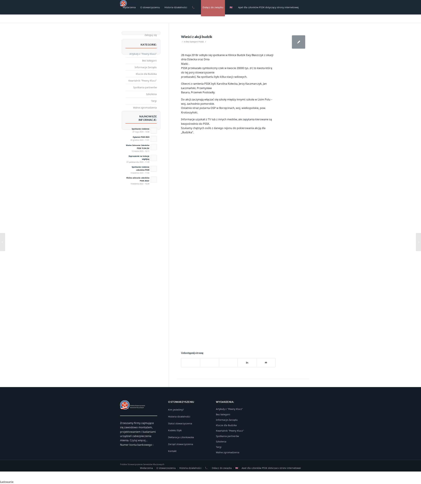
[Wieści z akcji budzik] (298, 42)
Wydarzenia (146, 468)
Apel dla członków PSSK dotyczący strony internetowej (271, 468)
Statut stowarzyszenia (180, 423)
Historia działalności (179, 416)
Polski (201, 41)
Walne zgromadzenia (145, 107)
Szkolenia (151, 94)
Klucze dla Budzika (146, 73)
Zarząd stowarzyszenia (180, 444)
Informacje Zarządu (146, 67)
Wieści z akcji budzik (196, 37)
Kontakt (172, 451)
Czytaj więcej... (139, 440)
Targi (154, 100)
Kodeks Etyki (175, 430)
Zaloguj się (151, 34)
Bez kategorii (192, 41)
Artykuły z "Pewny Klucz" (143, 53)
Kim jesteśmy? (176, 409)
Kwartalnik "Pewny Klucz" (142, 80)
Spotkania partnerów (145, 87)
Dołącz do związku (222, 468)
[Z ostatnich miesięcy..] (2, 242)
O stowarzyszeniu (166, 468)
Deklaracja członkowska (181, 437)
